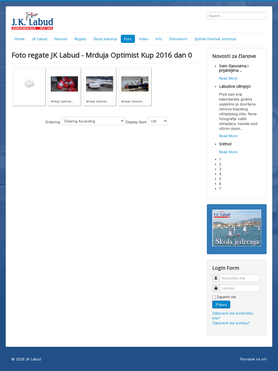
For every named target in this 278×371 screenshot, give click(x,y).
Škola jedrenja (105, 39)
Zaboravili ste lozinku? (231, 323)
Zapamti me (226, 297)
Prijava (221, 304)
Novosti (60, 39)
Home (20, 39)
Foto (128, 39)
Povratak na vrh (253, 359)
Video (144, 39)
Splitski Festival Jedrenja (215, 39)
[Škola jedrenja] (236, 227)
